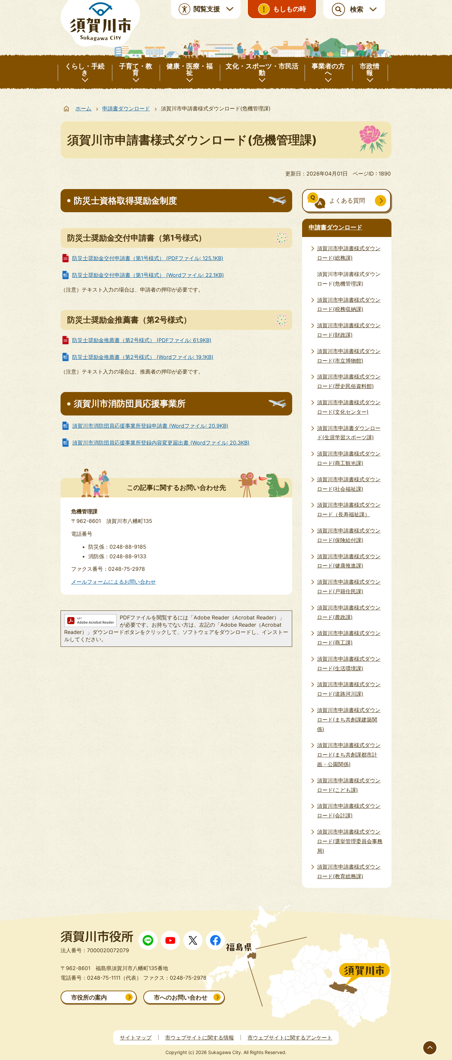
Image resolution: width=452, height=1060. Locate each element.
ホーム (83, 108)
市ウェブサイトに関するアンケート (290, 1037)
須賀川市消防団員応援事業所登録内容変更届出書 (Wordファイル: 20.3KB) (160, 442)
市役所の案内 (89, 997)
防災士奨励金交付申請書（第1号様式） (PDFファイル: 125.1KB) (147, 258)
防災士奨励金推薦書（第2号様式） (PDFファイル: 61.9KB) (141, 340)
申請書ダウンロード (126, 108)
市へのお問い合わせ (180, 997)
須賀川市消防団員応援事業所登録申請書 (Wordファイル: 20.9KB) (150, 425)
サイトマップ (136, 1037)
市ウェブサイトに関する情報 (199, 1037)
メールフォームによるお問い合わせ (113, 581)
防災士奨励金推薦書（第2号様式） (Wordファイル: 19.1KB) (142, 357)
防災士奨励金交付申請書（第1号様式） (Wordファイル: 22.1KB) (148, 275)
